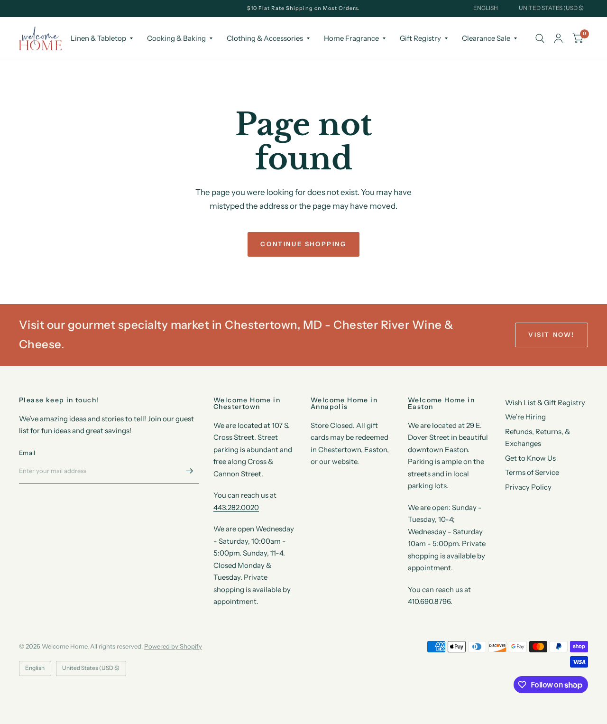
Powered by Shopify (173, 646)
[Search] (540, 38)
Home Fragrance (351, 38)
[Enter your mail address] (189, 471)
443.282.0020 (236, 507)
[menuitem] (102, 38)
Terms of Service (532, 472)
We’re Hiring (525, 416)
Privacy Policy (528, 487)
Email (27, 452)
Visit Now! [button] (551, 334)
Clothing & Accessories (265, 38)
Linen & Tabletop (98, 38)
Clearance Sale (486, 38)
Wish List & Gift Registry (545, 402)
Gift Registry (420, 38)
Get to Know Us (530, 458)
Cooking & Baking (176, 38)
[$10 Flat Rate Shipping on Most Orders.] (303, 8)
